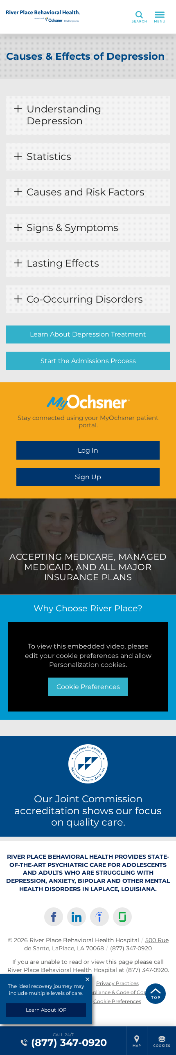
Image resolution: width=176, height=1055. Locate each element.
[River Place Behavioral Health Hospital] (43, 16)
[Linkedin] (76, 917)
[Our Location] (136, 1040)
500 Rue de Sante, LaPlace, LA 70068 (96, 944)
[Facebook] (53, 917)
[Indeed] (99, 917)
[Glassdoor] (122, 917)
